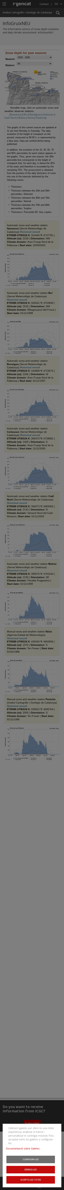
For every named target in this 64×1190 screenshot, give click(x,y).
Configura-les (31, 1159)
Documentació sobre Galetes (24, 1148)
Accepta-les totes (30, 1179)
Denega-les (31, 1169)
